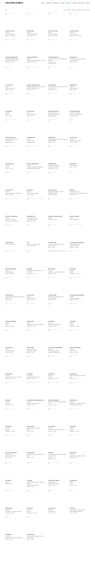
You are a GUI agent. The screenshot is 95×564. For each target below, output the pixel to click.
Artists (43, 3)
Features (62, 3)
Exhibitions (48, 3)
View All (64, 10)
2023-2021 (74, 10)
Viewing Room (56, 3)
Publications (74, 3)
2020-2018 (78, 10)
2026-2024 (69, 10)
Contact (88, 3)
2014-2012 (88, 10)
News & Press (81, 3)
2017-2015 (83, 10)
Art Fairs (68, 3)
